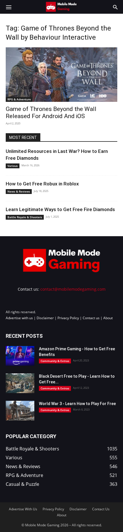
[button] (9, 7)
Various (12, 166)
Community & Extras (55, 361)
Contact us (91, 317)
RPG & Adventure (19, 99)
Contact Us (101, 509)
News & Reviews (18, 191)
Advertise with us (19, 317)
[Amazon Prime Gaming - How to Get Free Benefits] (20, 356)
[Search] (115, 7)
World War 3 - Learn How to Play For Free (77, 403)
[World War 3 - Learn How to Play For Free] (20, 410)
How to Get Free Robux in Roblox (42, 184)
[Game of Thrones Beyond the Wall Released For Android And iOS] (61, 74)
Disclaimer (45, 317)
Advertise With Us (23, 509)
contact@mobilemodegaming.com (73, 289)
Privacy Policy (68, 317)
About (108, 317)
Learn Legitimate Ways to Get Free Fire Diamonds (60, 209)
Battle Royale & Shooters (24, 217)
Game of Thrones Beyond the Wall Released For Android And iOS (51, 113)
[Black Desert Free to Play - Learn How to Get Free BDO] (20, 383)
